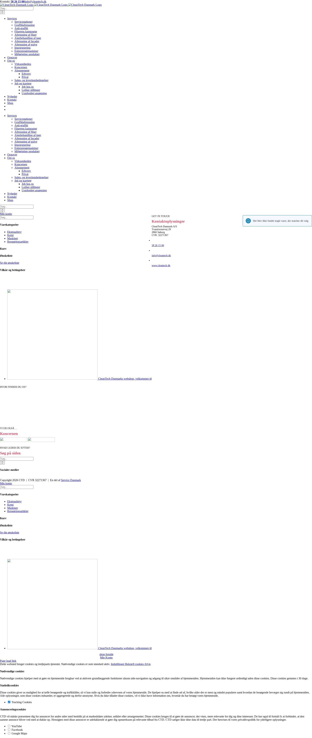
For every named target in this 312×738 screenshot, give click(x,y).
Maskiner (12, 238)
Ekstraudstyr (14, 231)
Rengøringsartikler (17, 241)
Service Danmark (71, 480)
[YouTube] (5, 477)
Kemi (10, 235)
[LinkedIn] (3, 477)
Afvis (147, 664)
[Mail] (7, 477)
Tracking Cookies (21, 702)
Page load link (8, 660)
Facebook (17, 729)
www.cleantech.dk (161, 265)
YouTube (16, 726)
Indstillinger (118, 664)
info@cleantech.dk (35, 1)
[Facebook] (1, 477)
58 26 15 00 (17, 1)
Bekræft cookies (134, 664)
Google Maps (19, 733)
